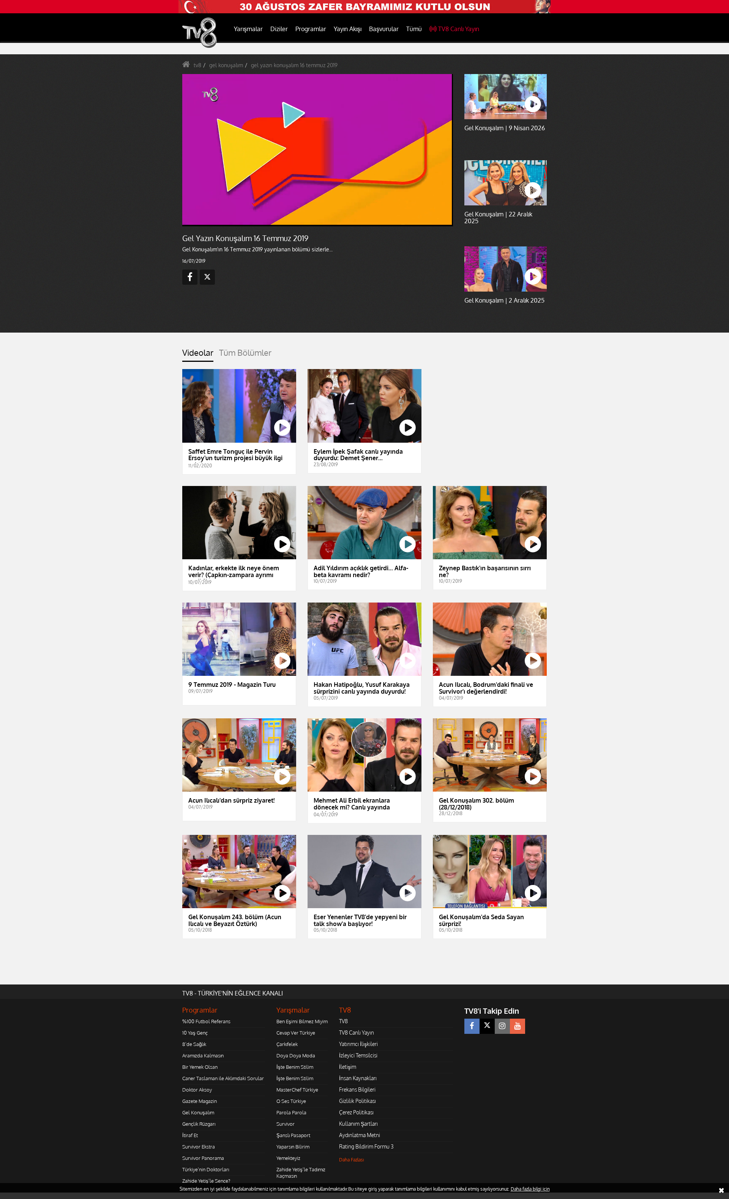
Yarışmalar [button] (248, 29)
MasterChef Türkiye (297, 1090)
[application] (317, 150)
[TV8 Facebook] (472, 1026)
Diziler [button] (279, 29)
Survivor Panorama (203, 1158)
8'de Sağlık (194, 1044)
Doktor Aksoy (197, 1090)
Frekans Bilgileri (357, 1089)
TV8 (343, 1021)
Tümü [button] (414, 29)
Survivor (285, 1124)
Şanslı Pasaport (293, 1135)
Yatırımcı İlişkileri (358, 1044)
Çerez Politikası (356, 1112)
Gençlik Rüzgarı (198, 1124)
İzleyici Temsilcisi (358, 1055)
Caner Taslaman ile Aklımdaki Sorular (223, 1078)
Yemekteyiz (288, 1158)
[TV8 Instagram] (502, 1026)
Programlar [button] (310, 29)
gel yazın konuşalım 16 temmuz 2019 (294, 65)
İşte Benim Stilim (294, 1067)
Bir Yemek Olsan (200, 1067)
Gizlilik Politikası (357, 1101)
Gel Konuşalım (198, 1112)
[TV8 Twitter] (487, 1026)
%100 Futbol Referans (206, 1021)
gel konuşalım (226, 65)
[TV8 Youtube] (517, 1026)
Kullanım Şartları (358, 1123)
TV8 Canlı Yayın (458, 29)
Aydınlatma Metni (359, 1135)
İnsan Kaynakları (358, 1078)
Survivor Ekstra (198, 1147)
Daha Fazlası (351, 1160)
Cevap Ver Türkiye (295, 1033)
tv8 (197, 65)
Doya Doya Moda (295, 1055)
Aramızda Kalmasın (203, 1055)
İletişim (347, 1066)
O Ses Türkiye (291, 1101)
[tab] (197, 355)
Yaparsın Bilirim (292, 1147)
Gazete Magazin (199, 1101)
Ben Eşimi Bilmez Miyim (302, 1021)
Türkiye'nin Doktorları (205, 1169)
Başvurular (384, 29)
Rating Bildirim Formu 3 (366, 1146)
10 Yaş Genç (195, 1033)
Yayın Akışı (347, 29)
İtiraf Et (190, 1135)
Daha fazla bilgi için (530, 1189)
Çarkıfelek (287, 1044)
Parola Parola (291, 1112)
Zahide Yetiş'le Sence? (206, 1181)
